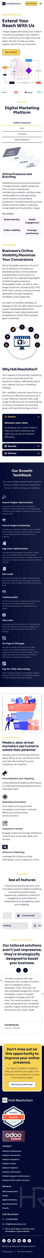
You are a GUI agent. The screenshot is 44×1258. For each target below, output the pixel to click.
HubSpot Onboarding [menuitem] (11, 1155)
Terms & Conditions (24, 1252)
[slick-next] (25, 970)
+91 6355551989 (11, 1219)
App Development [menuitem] (9, 1204)
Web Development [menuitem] (10, 1191)
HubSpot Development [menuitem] (11, 1151)
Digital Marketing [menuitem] (9, 1200)
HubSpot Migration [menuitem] (10, 1168)
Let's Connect (31, 3)
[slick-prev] (18, 970)
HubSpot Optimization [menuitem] (11, 1172)
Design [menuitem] (5, 1196)
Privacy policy (7, 1252)
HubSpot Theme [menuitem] (9, 1164)
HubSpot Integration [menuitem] (10, 1159)
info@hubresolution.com (15, 1224)
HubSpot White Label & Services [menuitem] (15, 1180)
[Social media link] (4, 1240)
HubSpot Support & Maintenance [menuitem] (16, 1176)
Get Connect (11, 52)
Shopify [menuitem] (5, 1208)
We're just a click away (22, 1084)
